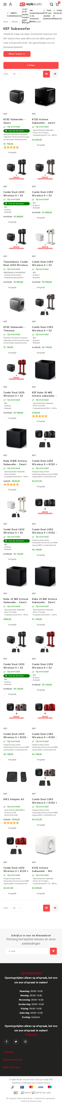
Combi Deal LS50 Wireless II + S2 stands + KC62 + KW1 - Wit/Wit (13, 531)
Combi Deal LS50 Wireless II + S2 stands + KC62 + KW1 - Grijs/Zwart (43, 329)
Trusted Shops (42, 1082)
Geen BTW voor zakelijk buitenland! (48, 14)
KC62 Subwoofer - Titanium (14, 329)
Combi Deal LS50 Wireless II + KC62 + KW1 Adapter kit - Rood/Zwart (16, 869)
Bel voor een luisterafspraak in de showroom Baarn (36, 14)
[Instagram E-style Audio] (25, 1042)
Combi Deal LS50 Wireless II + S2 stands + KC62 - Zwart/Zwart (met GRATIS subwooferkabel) (14, 194)
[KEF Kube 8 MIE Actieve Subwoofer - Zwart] (16, 438)
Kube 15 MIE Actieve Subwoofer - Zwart (44, 601)
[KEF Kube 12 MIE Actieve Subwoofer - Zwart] (16, 576)
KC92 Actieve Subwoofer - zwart (43, 121)
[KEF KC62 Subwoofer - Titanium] (16, 304)
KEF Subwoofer (35, 21)
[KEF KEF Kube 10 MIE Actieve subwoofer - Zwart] (45, 370)
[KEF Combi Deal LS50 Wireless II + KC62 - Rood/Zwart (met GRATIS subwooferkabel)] (45, 711)
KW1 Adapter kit (13, 799)
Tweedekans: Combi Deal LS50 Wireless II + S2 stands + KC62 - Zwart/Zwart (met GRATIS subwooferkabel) (15, 263)
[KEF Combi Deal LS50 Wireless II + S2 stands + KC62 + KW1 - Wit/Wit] (16, 507)
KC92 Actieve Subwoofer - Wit (42, 869)
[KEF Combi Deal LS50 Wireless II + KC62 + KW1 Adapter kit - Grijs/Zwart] (45, 777)
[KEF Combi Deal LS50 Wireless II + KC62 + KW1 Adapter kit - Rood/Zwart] (16, 845)
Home (5, 21)
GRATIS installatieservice (14, 14)
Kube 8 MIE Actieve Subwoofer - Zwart (15, 462)
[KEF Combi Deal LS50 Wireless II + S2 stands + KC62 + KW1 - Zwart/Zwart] (16, 642)
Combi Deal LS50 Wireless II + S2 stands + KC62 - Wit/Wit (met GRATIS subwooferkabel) (42, 263)
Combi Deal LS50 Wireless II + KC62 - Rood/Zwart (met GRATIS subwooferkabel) (44, 736)
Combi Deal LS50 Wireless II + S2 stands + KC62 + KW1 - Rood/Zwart (43, 666)
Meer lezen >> (17, 53)
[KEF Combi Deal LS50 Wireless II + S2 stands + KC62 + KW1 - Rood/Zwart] (45, 642)
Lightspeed (50, 1098)
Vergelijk (12, 152)
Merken (15, 21)
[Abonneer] (53, 951)
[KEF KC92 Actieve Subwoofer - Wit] (45, 845)
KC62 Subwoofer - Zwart (14, 121)
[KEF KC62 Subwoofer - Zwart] (16, 97)
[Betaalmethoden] (12, 1087)
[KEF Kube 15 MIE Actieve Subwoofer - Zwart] (45, 576)
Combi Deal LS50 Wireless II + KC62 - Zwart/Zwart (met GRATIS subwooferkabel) (44, 531)
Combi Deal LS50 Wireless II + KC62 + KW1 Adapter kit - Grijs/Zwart (44, 801)
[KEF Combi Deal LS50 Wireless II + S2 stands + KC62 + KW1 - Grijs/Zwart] (45, 304)
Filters (32, 65)
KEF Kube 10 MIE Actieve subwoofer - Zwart (44, 394)
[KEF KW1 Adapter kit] (16, 777)
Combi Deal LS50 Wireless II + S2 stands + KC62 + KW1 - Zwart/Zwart (15, 666)
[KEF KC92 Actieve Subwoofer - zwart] (45, 97)
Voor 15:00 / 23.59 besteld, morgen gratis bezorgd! (26, 14)
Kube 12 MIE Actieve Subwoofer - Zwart (15, 601)
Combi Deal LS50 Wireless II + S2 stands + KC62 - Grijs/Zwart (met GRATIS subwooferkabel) (42, 194)
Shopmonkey (35, 1101)
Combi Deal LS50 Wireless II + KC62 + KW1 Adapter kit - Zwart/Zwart (44, 462)
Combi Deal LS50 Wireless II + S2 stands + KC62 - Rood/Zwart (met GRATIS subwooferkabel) (13, 394)
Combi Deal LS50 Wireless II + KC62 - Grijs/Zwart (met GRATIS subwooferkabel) (15, 736)
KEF (23, 21)
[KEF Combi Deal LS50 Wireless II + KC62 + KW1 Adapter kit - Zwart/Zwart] (45, 438)
